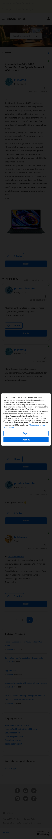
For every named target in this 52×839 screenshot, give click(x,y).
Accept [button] (26, 439)
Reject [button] (26, 433)
